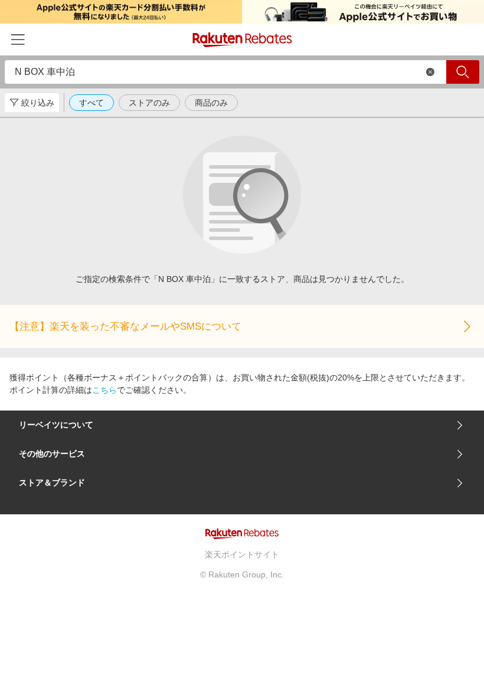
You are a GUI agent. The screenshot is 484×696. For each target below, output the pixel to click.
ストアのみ (149, 102)
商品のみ (211, 102)
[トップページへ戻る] (242, 39)
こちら (104, 390)
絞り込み (37, 102)
